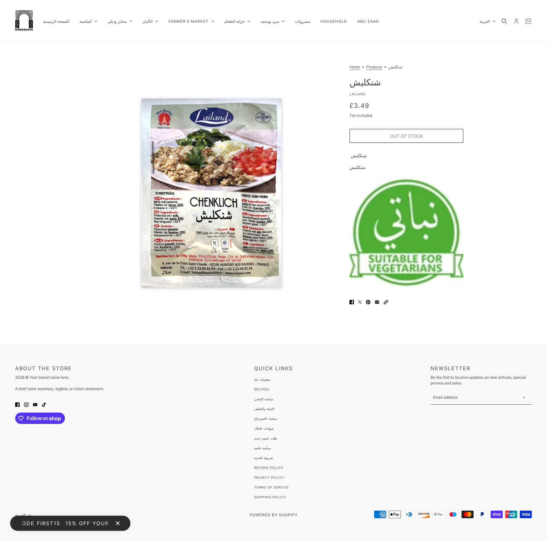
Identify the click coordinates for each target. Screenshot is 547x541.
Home (354, 67)
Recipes (261, 389)
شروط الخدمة (263, 458)
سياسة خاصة (262, 448)
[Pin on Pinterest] (368, 302)
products (374, 67)
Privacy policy (269, 477)
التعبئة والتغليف (264, 409)
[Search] (504, 21)
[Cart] (528, 21)
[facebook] (17, 404)
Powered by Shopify (274, 515)
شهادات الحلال (264, 428)
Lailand (357, 94)
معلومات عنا (262, 379)
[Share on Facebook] (351, 302)
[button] (386, 302)
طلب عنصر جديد (265, 438)
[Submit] (523, 397)
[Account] (516, 21)
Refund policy (269, 467)
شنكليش (365, 82)
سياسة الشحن (263, 399)
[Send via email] (377, 302)
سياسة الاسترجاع (265, 418)
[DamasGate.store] (24, 21)
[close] (117, 523)
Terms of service (271, 487)
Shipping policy (270, 497)
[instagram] (26, 404)
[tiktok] (44, 404)
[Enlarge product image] (211, 193)
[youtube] (35, 404)
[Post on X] (360, 302)
